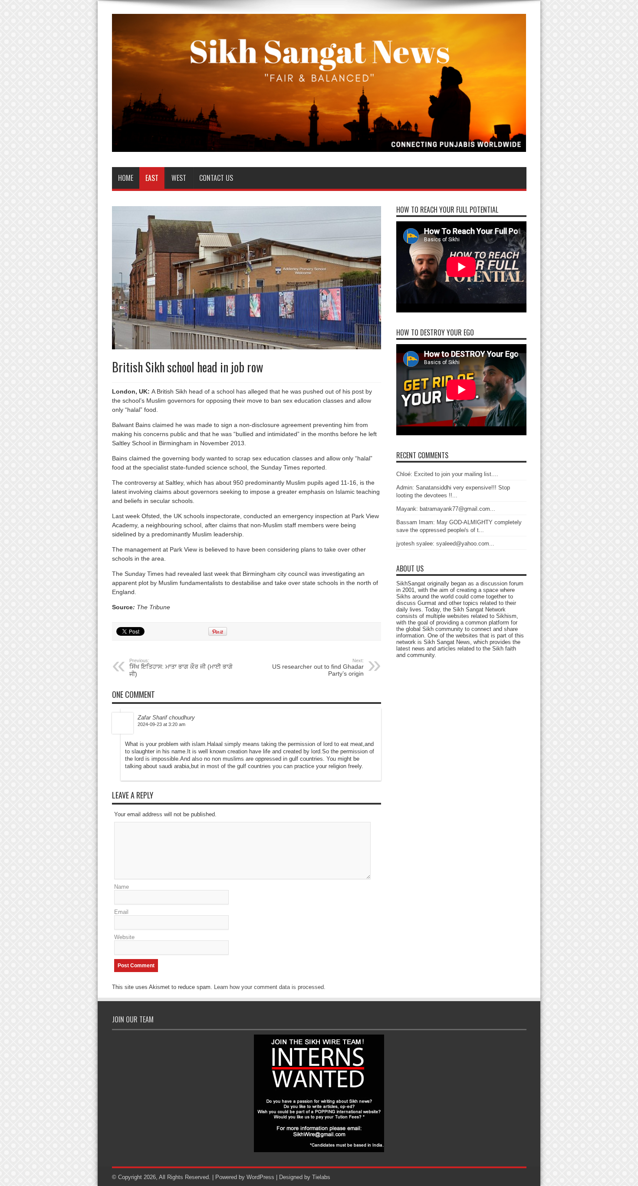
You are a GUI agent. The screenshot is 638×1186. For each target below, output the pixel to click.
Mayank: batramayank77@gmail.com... (445, 509)
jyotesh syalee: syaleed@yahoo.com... (445, 543)
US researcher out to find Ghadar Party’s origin (318, 667)
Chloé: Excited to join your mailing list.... (447, 474)
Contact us (216, 178)
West (178, 178)
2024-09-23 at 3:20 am (161, 724)
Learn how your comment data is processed (269, 987)
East (151, 178)
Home (125, 178)
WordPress (260, 1177)
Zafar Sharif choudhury (166, 717)
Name (121, 887)
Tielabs (321, 1177)
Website (124, 937)
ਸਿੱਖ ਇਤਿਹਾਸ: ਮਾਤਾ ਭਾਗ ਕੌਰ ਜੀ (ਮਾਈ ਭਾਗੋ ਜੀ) (181, 667)
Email (121, 912)
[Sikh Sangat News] (319, 145)
